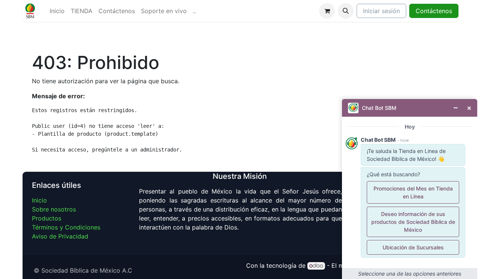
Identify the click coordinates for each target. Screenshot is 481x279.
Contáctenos (434, 11)
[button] (346, 11)
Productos (46, 218)
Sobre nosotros (54, 209)
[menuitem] (57, 10)
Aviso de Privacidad (60, 236)
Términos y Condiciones (66, 227)
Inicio (39, 200)
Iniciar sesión (381, 11)
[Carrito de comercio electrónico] (327, 11)
